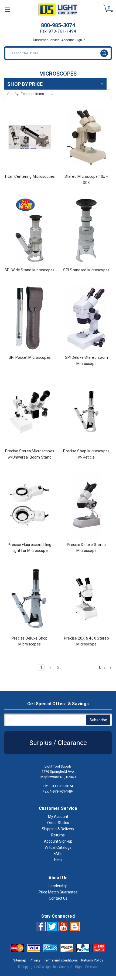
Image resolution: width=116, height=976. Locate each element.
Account (67, 40)
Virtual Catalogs (58, 847)
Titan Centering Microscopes (29, 176)
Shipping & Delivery (58, 829)
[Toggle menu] (7, 9)
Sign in (81, 40)
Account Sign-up (58, 841)
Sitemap (19, 960)
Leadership (58, 886)
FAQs (58, 853)
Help (58, 860)
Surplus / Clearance (58, 743)
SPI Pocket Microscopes (30, 357)
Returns (58, 835)
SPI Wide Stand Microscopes (30, 270)
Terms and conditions (61, 960)
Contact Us (58, 898)
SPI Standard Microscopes (86, 270)
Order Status (58, 823)
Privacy (35, 960)
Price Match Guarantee (58, 892)
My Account (58, 816)
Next (103, 667)
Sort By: (13, 94)
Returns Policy (92, 960)
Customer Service (46, 40)
